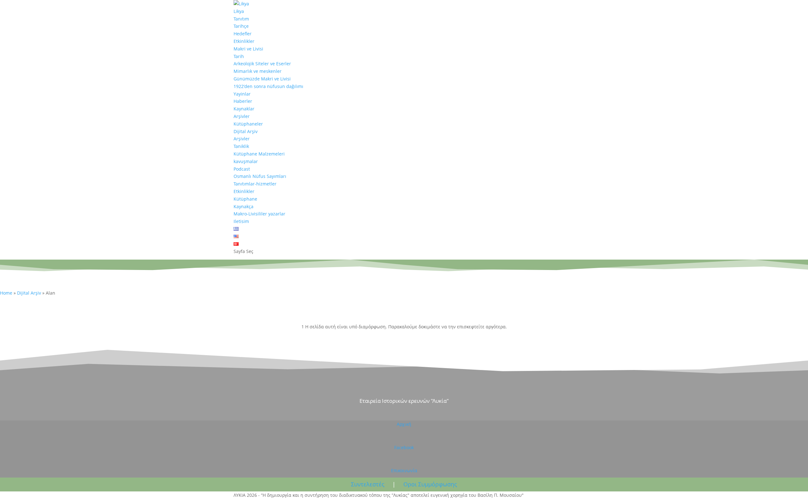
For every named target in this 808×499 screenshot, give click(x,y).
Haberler (243, 101)
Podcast (242, 169)
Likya (239, 11)
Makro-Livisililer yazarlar (259, 214)
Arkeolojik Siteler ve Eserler (262, 64)
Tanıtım (241, 19)
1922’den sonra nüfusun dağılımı (268, 86)
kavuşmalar (246, 161)
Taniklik (241, 146)
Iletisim (241, 221)
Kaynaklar (244, 109)
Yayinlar (242, 94)
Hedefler (243, 34)
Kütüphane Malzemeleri (259, 154)
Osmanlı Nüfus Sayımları (260, 176)
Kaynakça (243, 206)
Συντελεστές (367, 484)
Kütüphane (245, 199)
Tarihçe (241, 26)
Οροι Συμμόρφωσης (430, 484)
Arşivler (242, 116)
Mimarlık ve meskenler (258, 71)
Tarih (239, 56)
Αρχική (404, 424)
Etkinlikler (244, 41)
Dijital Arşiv (246, 131)
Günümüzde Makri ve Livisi (262, 79)
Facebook (404, 447)
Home (6, 293)
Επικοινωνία (404, 470)
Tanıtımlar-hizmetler (255, 184)
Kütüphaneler (248, 124)
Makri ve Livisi (248, 49)
